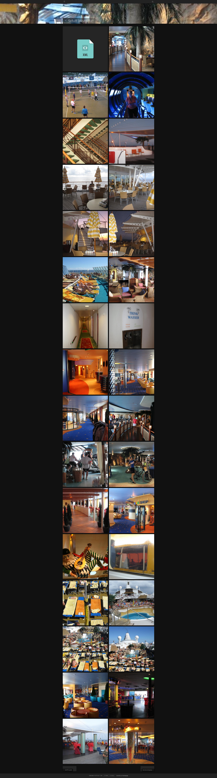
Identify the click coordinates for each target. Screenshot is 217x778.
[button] (3, 774)
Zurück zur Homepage (122, 775)
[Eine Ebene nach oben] (65, 20)
